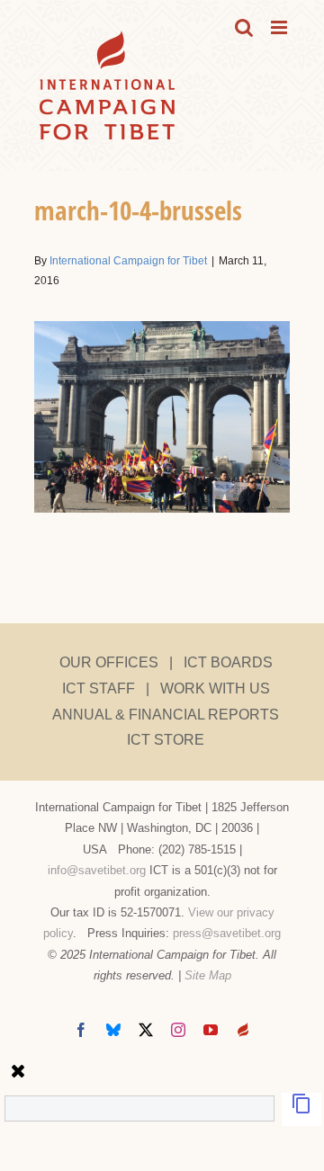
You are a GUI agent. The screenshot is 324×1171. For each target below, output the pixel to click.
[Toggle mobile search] (244, 27)
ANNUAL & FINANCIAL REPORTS (165, 714)
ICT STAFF (98, 688)
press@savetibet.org (227, 933)
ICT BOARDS (228, 662)
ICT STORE (165, 739)
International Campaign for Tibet (128, 261)
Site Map (207, 975)
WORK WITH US (215, 688)
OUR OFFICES (108, 662)
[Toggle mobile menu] (280, 27)
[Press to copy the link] (301, 1109)
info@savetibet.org (97, 870)
